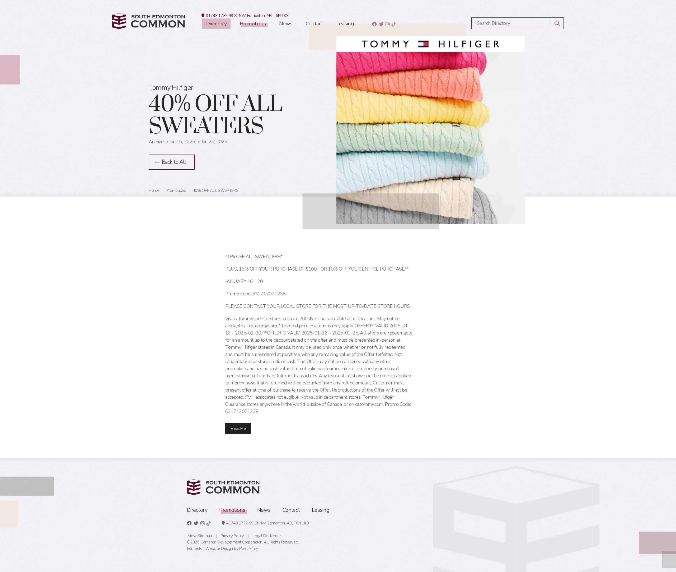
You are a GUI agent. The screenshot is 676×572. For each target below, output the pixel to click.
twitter (381, 24)
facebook (374, 24)
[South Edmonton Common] (148, 21)
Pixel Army (248, 548)
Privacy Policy (232, 535)
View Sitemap (200, 535)
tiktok (394, 24)
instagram (387, 24)
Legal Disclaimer (266, 535)
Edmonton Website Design (210, 548)
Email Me (238, 428)
